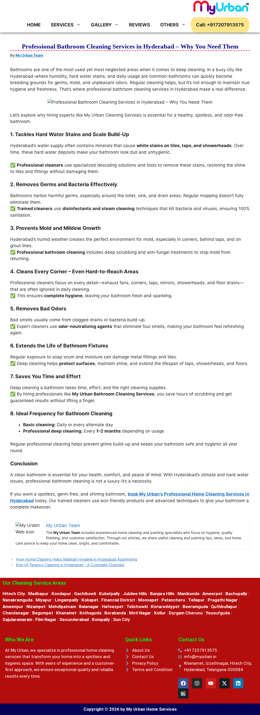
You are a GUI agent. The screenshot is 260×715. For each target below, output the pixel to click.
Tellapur (196, 599)
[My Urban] (221, 8)
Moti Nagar (140, 612)
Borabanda (115, 612)
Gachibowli (85, 593)
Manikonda (188, 593)
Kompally (101, 619)
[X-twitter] (224, 683)
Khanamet (66, 612)
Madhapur (38, 593)
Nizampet (35, 606)
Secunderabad (74, 619)
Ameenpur (13, 606)
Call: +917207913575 (220, 24)
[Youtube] (211, 683)
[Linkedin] (238, 683)
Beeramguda (195, 606)
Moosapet (148, 599)
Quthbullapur (224, 606)
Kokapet (90, 599)
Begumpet (42, 612)
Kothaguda (90, 612)
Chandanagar (16, 612)
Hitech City (14, 593)
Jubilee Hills (135, 593)
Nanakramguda (17, 599)
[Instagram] (197, 683)
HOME (34, 24)
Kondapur (61, 593)
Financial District (118, 599)
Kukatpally (109, 593)
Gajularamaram (17, 619)
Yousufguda (218, 612)
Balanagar (89, 606)
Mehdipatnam (62, 606)
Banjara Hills (162, 593)
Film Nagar (46, 619)
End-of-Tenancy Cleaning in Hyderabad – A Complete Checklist (70, 565)
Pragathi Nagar (223, 599)
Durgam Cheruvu (186, 612)
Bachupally (236, 593)
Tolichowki (137, 606)
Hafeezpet (112, 606)
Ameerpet (212, 593)
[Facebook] (183, 683)
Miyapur (44, 599)
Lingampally (66, 599)
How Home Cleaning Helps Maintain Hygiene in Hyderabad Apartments (76, 559)
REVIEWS (139, 24)
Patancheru (173, 599)
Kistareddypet (165, 606)
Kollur (160, 612)
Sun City (121, 619)
